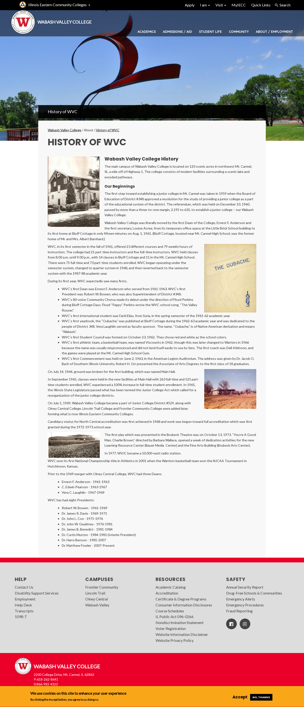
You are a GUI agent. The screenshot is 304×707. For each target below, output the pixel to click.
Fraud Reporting (239, 611)
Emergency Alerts (240, 599)
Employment (25, 599)
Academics (147, 31)
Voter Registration (171, 628)
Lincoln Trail (95, 593)
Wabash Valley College (64, 130)
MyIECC (239, 5)
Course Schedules (170, 611)
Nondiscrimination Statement (180, 622)
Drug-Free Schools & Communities (254, 593)
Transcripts (24, 611)
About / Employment (274, 31)
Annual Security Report (244, 587)
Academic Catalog (171, 587)
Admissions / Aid (177, 31)
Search (285, 5)
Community (239, 31)
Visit (219, 5)
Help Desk (23, 605)
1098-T (21, 616)
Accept (240, 697)
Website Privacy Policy (175, 640)
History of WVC (62, 111)
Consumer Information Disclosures (184, 605)
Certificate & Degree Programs (181, 599)
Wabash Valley (97, 605)
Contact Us (24, 587)
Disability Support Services (37, 593)
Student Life (210, 31)
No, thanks (261, 697)
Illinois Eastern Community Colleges (57, 4)
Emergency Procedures (245, 605)
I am (204, 5)
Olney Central (96, 599)
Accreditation (167, 593)
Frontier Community (101, 587)
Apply (190, 5)
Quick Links (261, 5)
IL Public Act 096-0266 (175, 616)
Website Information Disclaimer (182, 634)
